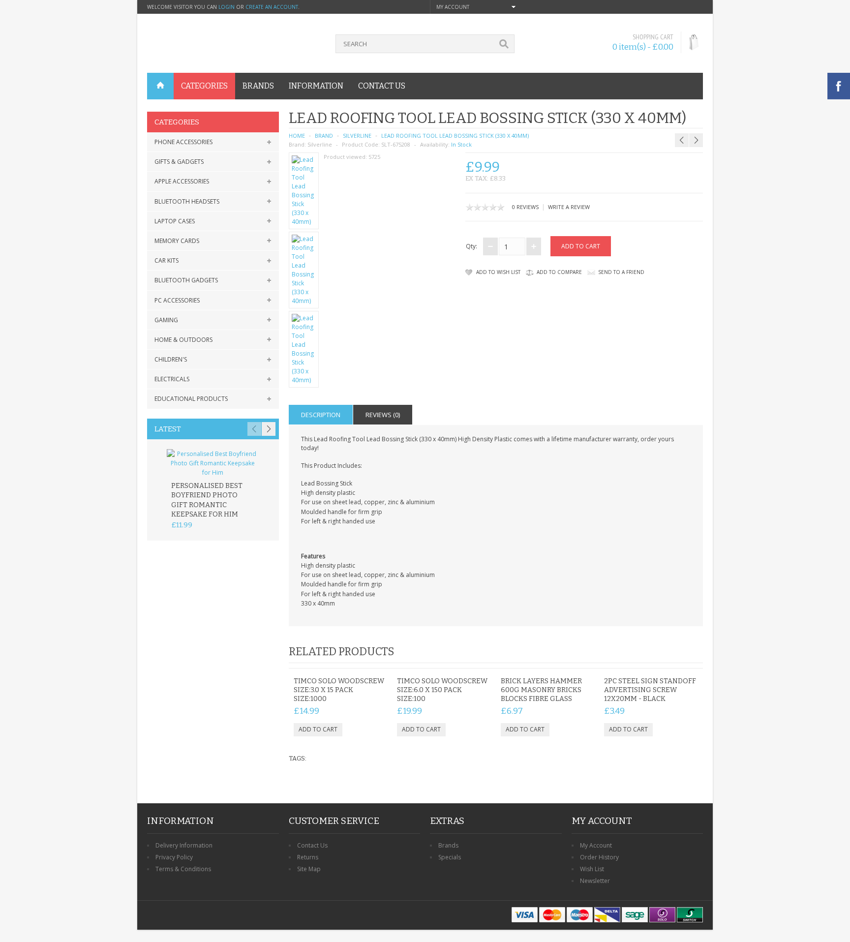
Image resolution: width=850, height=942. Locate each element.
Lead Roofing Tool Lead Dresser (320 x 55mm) (682, 116)
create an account (271, 6)
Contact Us (312, 845)
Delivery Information (183, 845)
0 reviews (525, 207)
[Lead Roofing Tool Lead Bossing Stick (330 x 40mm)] (304, 190)
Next (268, 429)
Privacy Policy (174, 857)
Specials (449, 857)
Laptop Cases (174, 221)
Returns (307, 857)
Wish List (592, 869)
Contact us (381, 86)
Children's (170, 359)
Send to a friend (621, 272)
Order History (599, 857)
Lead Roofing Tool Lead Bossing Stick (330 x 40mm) (455, 135)
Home (297, 135)
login (226, 6)
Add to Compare (559, 272)
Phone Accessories (183, 142)
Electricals (171, 379)
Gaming (166, 320)
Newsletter (595, 881)
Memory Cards (176, 241)
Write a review (569, 207)
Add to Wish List (498, 272)
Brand (324, 135)
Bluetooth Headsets (186, 201)
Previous (254, 429)
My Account (596, 845)
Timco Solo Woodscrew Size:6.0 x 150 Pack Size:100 (442, 690)
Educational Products (191, 399)
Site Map (309, 869)
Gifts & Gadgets (179, 161)
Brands (448, 845)
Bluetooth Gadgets (186, 280)
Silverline (357, 135)
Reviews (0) (382, 414)
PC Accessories (177, 300)
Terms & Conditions (183, 869)
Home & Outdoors (183, 339)
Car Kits (166, 260)
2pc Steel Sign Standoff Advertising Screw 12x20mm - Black (650, 690)
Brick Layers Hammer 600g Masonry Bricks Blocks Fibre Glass (541, 690)
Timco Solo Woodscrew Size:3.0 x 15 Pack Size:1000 (339, 690)
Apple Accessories (181, 181)
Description (320, 414)
